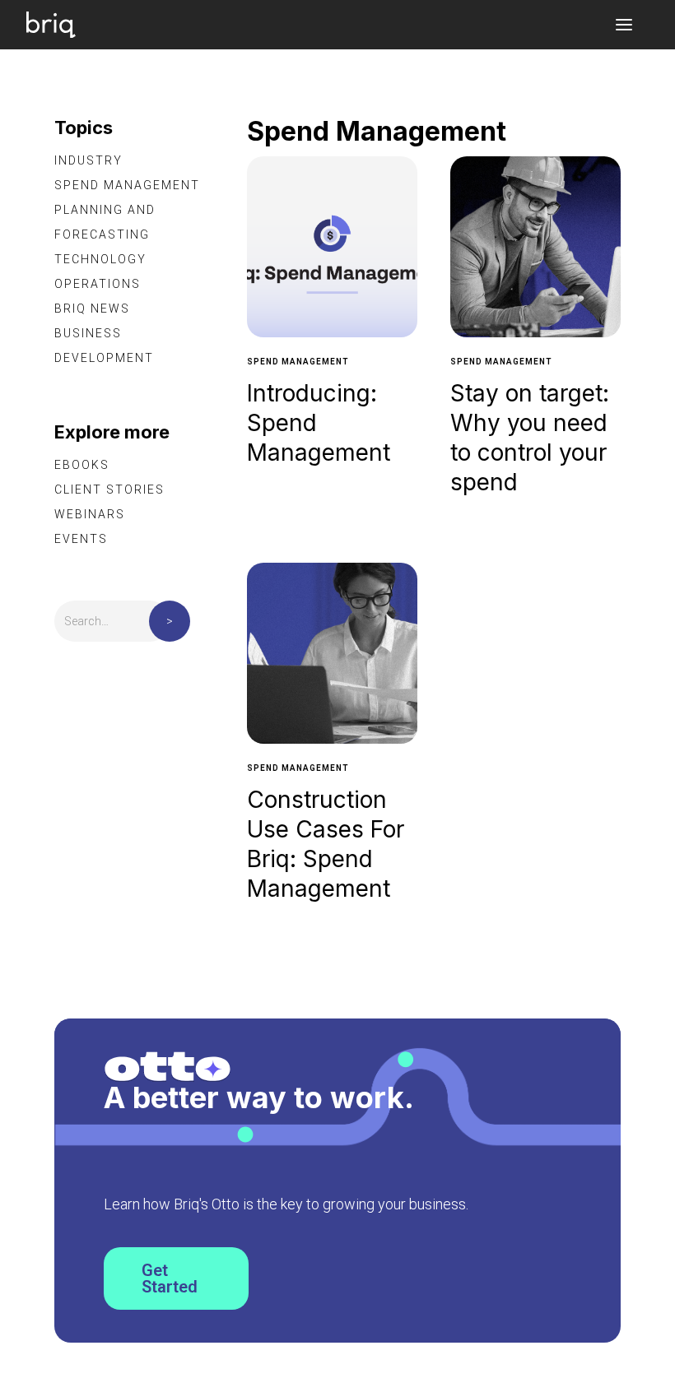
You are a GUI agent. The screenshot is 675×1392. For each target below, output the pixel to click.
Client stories (109, 489)
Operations (97, 283)
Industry (88, 160)
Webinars (89, 514)
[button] (624, 24)
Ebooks (81, 464)
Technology (100, 259)
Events (81, 538)
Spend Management (127, 185)
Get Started (170, 1278)
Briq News (92, 308)
